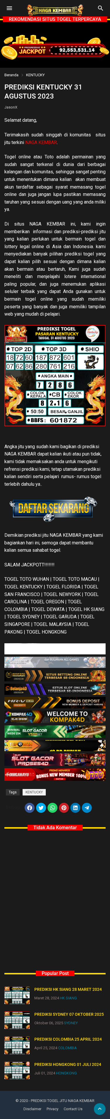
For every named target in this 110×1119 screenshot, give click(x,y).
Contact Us (73, 1109)
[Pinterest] (64, 808)
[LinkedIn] (75, 808)
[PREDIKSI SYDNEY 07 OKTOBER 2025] (17, 1020)
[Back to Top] (100, 1109)
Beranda (11, 75)
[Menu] (9, 8)
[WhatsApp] (52, 808)
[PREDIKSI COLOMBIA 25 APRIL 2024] (17, 1045)
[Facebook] (30, 808)
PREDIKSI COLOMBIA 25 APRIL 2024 (68, 1039)
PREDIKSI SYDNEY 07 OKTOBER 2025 (69, 1014)
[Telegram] (87, 808)
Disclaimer (32, 1109)
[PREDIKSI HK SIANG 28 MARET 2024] (17, 995)
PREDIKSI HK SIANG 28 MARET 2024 (68, 989)
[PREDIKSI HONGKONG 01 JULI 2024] (17, 1070)
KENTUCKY (35, 75)
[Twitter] (41, 808)
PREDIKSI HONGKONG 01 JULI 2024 (67, 1064)
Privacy (52, 1109)
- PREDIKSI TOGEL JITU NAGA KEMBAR (61, 1100)
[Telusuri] (100, 10)
